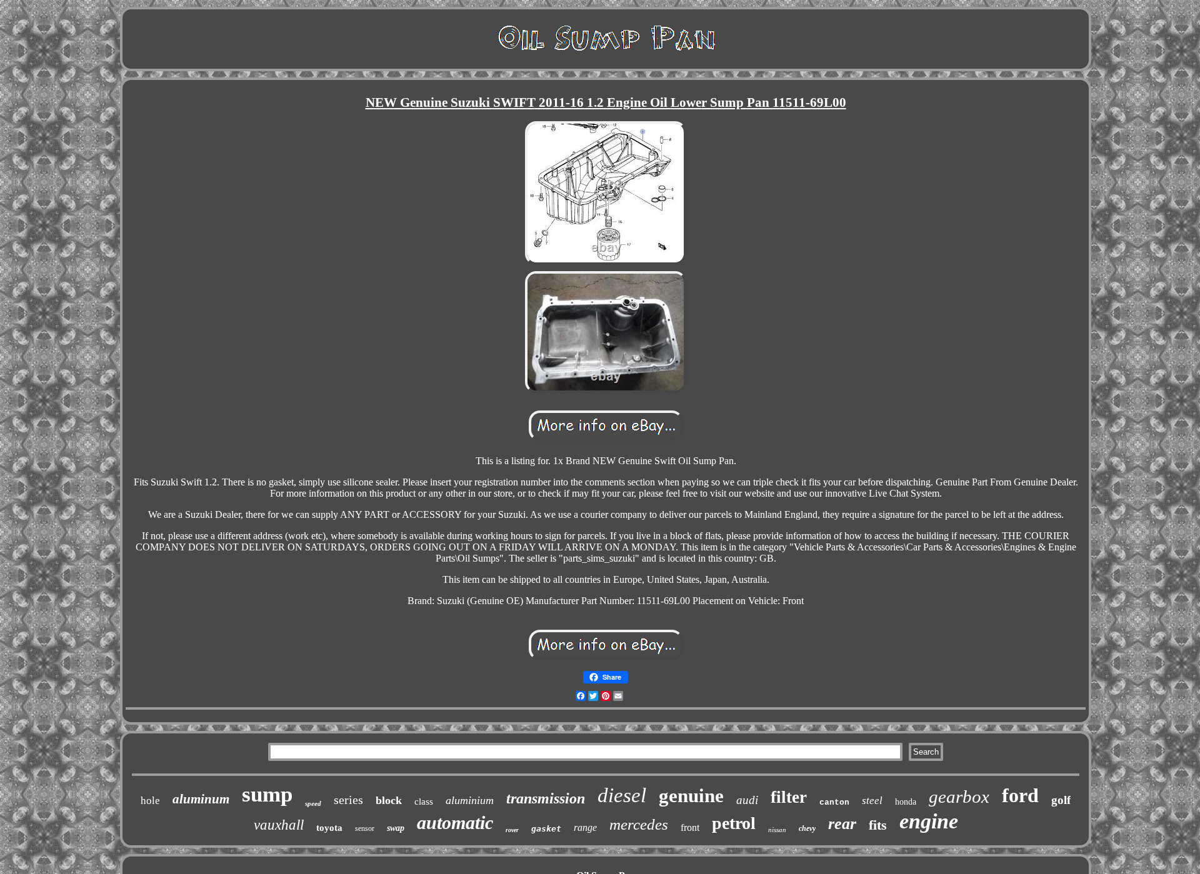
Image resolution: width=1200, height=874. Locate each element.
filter (789, 797)
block (389, 800)
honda (905, 802)
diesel (622, 795)
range (585, 827)
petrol (734, 823)
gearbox (959, 797)
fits (878, 825)
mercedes (638, 824)
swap (395, 828)
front (690, 827)
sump (267, 794)
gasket (546, 828)
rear (842, 824)
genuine (691, 796)
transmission (545, 798)
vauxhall (279, 825)
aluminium (470, 800)
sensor (364, 828)
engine (928, 821)
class (423, 802)
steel (872, 801)
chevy (807, 828)
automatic (455, 822)
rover (512, 830)
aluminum (200, 799)
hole (150, 801)
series (348, 800)
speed (313, 803)
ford (1020, 795)
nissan (777, 829)
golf (1061, 800)
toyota (329, 828)
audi (747, 800)
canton (834, 802)
